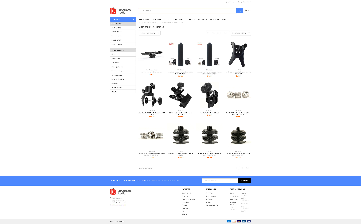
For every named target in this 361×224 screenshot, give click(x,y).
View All (114, 91)
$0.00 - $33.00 (116, 28)
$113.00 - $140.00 (117, 44)
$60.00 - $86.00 (116, 36)
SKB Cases (115, 83)
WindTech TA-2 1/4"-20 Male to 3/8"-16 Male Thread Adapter (238, 113)
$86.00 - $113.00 (116, 40)
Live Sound (209, 199)
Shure (113, 54)
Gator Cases (115, 63)
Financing (157, 19)
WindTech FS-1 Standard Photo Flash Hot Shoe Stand (238, 73)
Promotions (190, 19)
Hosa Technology (117, 71)
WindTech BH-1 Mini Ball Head (209, 113)
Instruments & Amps (212, 205)
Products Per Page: (238, 33)
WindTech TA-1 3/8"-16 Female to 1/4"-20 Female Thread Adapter (152, 154)
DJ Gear (208, 202)
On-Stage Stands (117, 67)
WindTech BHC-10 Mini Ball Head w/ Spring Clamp (180, 113)
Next (247, 168)
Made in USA (214, 19)
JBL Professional (117, 87)
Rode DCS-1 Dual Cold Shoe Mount (151, 72)
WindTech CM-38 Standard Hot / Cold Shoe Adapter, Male (209, 154)
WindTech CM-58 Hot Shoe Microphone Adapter (180, 154)
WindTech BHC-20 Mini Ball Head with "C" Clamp (152, 113)
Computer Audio (211, 196)
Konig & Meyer (116, 58)
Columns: (210, 33)
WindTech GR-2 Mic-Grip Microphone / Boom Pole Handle (180, 73)
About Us (202, 19)
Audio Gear (209, 193)
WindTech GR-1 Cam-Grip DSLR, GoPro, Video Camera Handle (209, 73)
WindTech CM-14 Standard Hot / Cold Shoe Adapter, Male (238, 154)
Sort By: (142, 33)
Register (249, 2)
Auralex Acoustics (117, 75)
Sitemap (184, 214)
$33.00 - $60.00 (116, 32)
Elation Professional (118, 79)
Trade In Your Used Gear (173, 19)
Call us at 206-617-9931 (119, 205)
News (224, 19)
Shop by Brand (144, 19)
